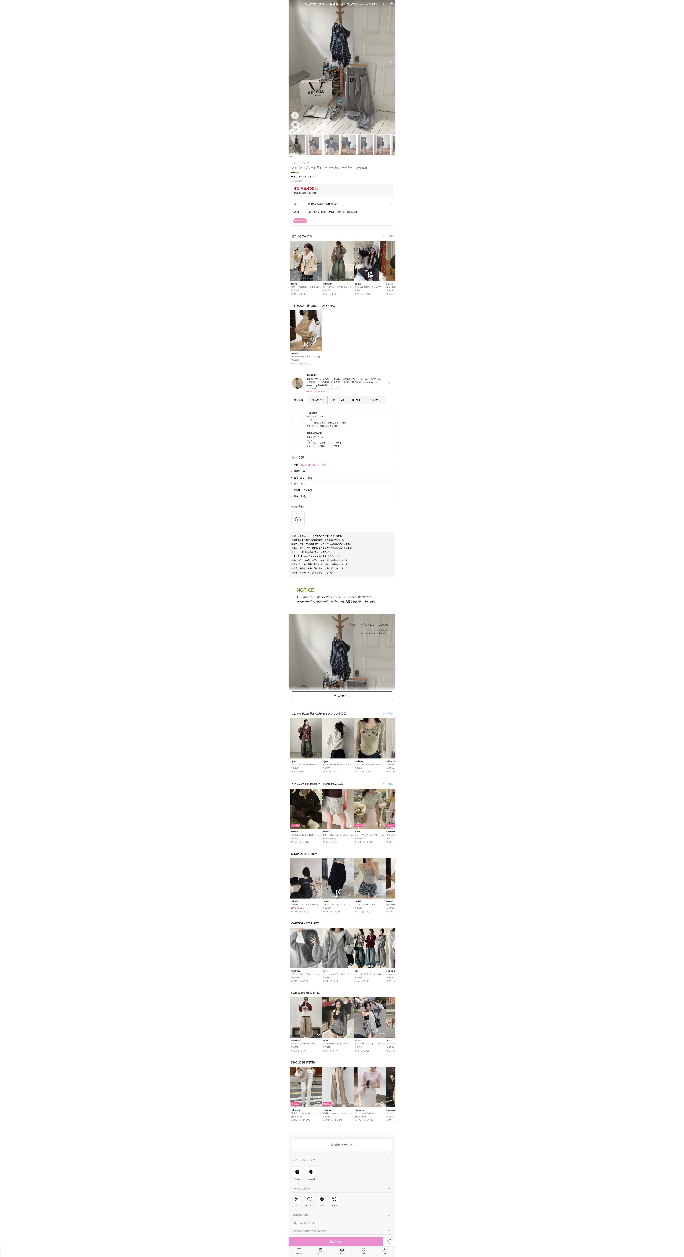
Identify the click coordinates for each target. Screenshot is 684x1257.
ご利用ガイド (376, 400)
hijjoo (293, 761)
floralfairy (295, 971)
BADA (357, 832)
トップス (295, 162)
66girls (294, 284)
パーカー (307, 162)
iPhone (297, 1179)
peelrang (359, 761)
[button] (390, 63)
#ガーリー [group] (300, 220)
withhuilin (327, 284)
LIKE (363, 1253)
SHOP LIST (321, 1253)
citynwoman (360, 1110)
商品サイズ (317, 400)
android (311, 1179)
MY (385, 1253)
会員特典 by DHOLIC (342, 1144)
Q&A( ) (356, 400)
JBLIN (325, 1040)
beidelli (358, 284)
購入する (335, 1242)
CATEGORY (299, 1253)
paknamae (296, 1110)
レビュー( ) (337, 400)
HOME (342, 1253)
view (389, 383)
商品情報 (298, 400)
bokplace (327, 1110)
